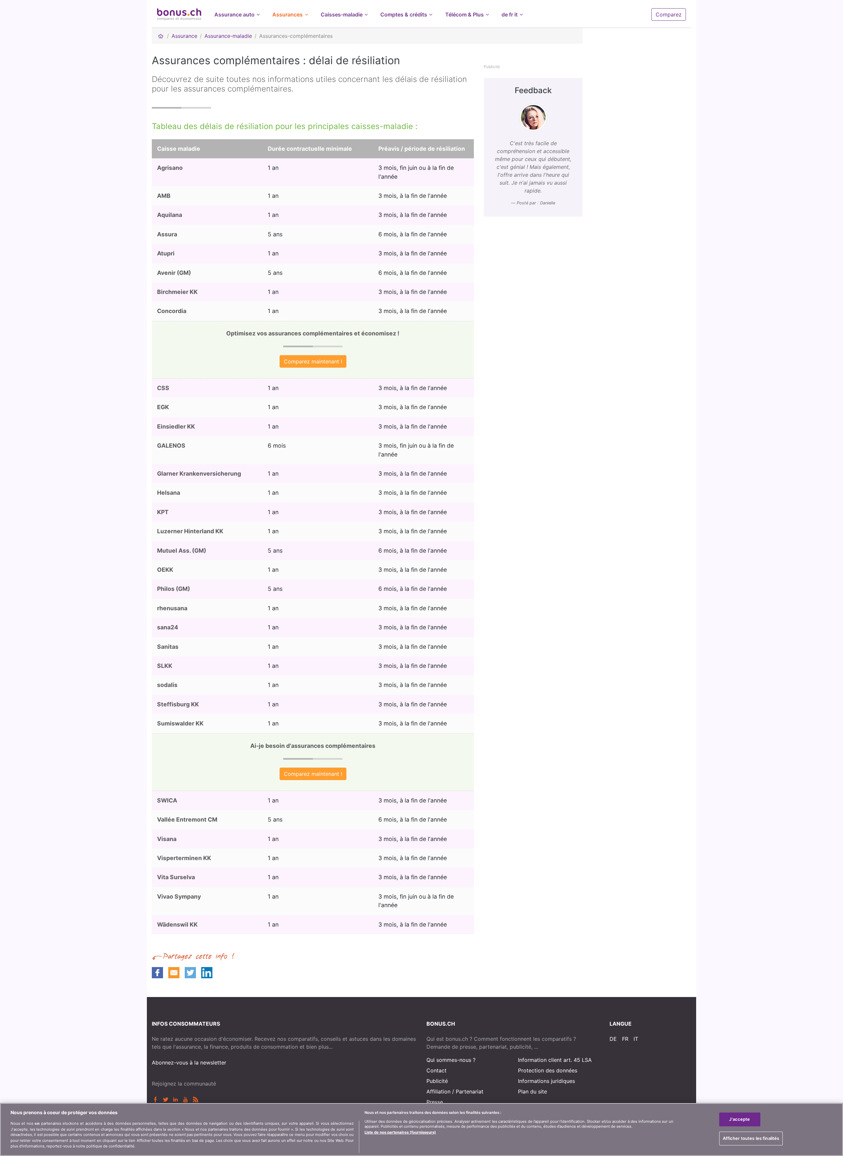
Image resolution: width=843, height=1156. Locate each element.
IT (636, 1039)
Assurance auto (234, 14)
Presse (434, 1102)
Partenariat (469, 1091)
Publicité (437, 1081)
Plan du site (532, 1091)
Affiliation (438, 1091)
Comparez (669, 14)
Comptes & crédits (403, 14)
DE (613, 1039)
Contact (436, 1070)
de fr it (510, 14)
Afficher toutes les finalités (751, 1138)
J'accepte (739, 1119)
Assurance (184, 36)
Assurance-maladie (228, 36)
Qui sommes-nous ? (451, 1060)
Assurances (287, 14)
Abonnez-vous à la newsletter (189, 1062)
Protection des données (547, 1070)
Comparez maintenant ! (313, 361)
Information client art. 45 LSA (555, 1060)
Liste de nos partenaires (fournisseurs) (400, 1132)
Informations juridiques (546, 1081)
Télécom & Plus (464, 14)
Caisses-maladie (342, 14)
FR (625, 1039)
